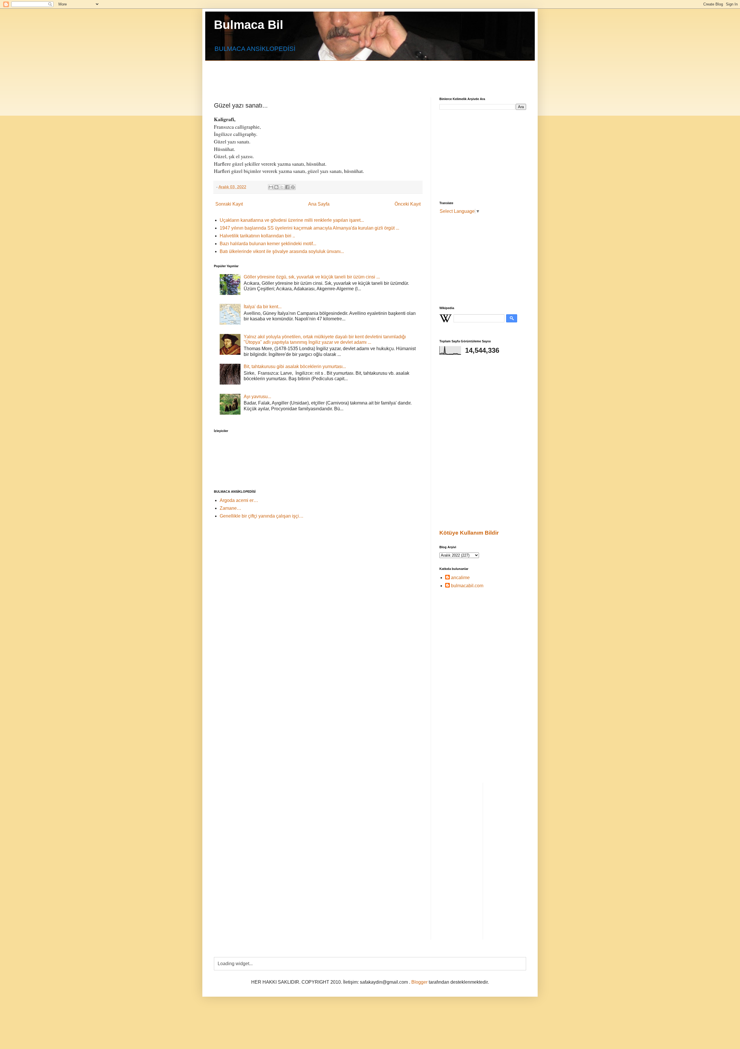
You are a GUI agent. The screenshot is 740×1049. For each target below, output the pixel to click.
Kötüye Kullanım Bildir (469, 533)
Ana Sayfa (319, 204)
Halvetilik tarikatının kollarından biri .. (257, 235)
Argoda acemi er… (239, 500)
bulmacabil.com (467, 585)
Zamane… (230, 508)
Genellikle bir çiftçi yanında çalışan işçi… (262, 516)
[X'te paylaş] (282, 187)
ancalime (460, 577)
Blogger (419, 982)
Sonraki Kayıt (229, 204)
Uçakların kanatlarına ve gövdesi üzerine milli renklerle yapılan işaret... (292, 220)
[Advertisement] (354, 74)
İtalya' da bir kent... (263, 306)
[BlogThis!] (276, 187)
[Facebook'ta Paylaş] (287, 187)
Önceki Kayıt (408, 204)
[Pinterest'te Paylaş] (293, 187)
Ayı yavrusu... (257, 396)
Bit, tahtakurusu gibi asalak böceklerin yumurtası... (295, 366)
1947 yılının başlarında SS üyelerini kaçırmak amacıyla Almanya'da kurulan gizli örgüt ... (309, 228)
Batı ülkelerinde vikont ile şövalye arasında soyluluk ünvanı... (282, 251)
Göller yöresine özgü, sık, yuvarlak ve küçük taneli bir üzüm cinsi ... (312, 276)
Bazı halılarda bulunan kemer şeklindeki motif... (268, 243)
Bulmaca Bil (248, 25)
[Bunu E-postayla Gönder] (271, 187)
